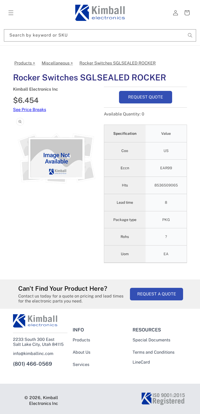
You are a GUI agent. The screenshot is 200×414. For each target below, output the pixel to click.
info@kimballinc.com (33, 353)
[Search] (190, 35)
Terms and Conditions (153, 352)
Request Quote (145, 97)
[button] (11, 13)
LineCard (141, 362)
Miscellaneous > (57, 63)
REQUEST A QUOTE (156, 293)
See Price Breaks (29, 109)
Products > (24, 63)
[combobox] (100, 35)
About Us (81, 352)
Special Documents (151, 340)
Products (81, 340)
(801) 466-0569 (32, 364)
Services (81, 364)
